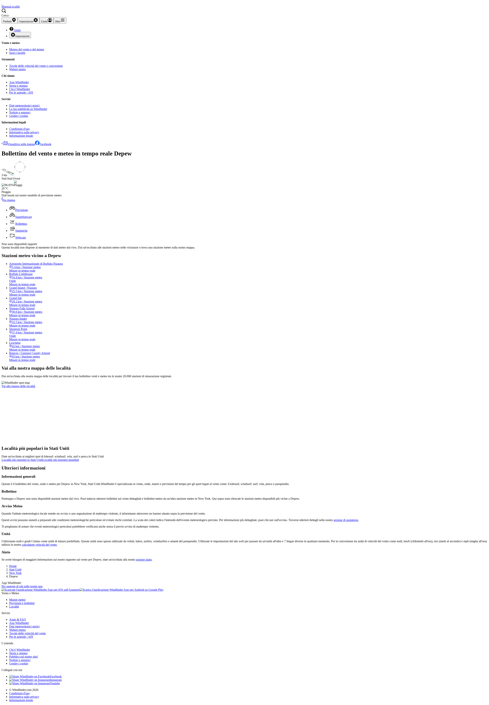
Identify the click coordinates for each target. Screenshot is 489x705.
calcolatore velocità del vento (39, 544)
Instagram (56, 680)
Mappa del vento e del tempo (26, 49)
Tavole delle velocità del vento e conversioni (36, 65)
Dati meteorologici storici (24, 105)
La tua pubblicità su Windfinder (28, 109)
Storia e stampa (18, 85)
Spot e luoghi (17, 52)
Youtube (55, 683)
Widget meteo (17, 69)
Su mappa (9, 200)
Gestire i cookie (18, 115)
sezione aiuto (144, 559)
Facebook (45, 144)
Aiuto (17, 30)
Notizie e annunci (19, 112)
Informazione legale (21, 135)
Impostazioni (22, 36)
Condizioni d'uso (19, 128)
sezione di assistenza (346, 520)
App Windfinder (19, 82)
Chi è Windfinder (19, 89)
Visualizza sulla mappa (21, 144)
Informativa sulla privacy (24, 132)
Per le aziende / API (21, 92)
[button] (244, 12)
